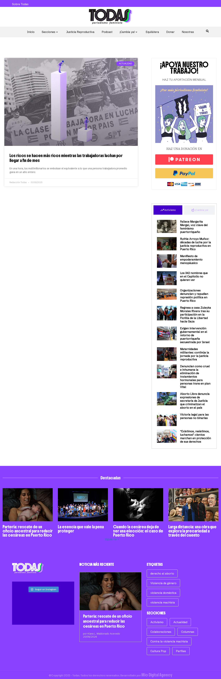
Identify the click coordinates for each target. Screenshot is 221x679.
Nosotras (188, 32)
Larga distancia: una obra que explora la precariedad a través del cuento (192, 531)
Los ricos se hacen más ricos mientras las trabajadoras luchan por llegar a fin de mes (66, 158)
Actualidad (180, 622)
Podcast (107, 32)
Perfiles (181, 651)
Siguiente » (112, 539)
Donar (170, 32)
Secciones (48, 32)
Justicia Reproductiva (80, 32)
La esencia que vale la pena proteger (81, 528)
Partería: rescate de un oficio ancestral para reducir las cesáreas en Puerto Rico (28, 531)
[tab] (167, 210)
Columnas (187, 631)
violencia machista (162, 602)
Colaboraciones (160, 631)
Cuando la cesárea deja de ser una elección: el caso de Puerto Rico (138, 531)
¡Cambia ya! (127, 32)
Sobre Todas (20, 4)
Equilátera (152, 32)
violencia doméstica (163, 593)
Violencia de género (163, 583)
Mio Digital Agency (156, 674)
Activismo (157, 622)
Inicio (31, 32)
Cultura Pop (158, 651)
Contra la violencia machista (169, 641)
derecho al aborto (162, 573)
